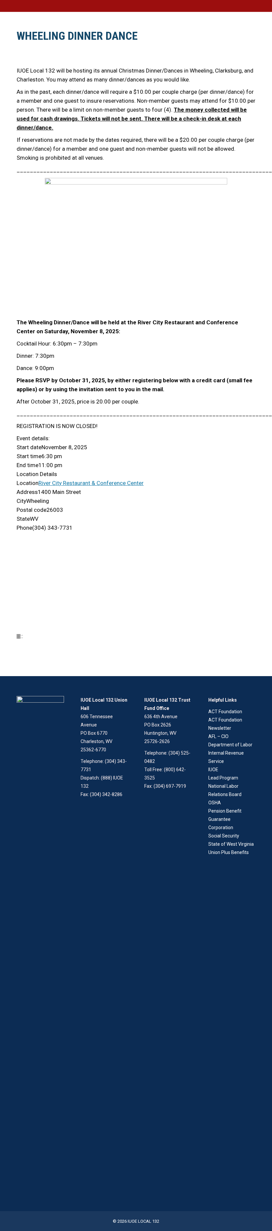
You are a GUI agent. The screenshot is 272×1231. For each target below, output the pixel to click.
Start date (29, 447)
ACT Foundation (225, 711)
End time (27, 465)
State (23, 518)
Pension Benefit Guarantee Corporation (224, 819)
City (21, 501)
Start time (29, 456)
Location (27, 483)
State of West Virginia (231, 844)
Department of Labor (230, 744)
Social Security (223, 835)
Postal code (31, 510)
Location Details (37, 474)
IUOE (213, 769)
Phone (24, 527)
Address (27, 492)
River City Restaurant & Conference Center (91, 483)
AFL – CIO (218, 736)
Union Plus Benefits (228, 852)
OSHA (214, 802)
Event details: (33, 438)
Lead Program (223, 777)
